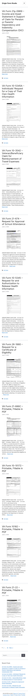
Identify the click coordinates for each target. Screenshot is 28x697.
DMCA (12, 695)
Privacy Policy (17, 695)
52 (8, 647)
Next (11, 647)
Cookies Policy (6, 695)
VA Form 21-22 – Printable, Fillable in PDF (12, 590)
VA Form (6, 78)
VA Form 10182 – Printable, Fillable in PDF (12, 529)
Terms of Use (21, 693)
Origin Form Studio (9, 3)
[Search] (23, 655)
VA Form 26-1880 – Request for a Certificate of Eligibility (12, 348)
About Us (15, 693)
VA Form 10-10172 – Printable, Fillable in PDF (12, 468)
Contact (23, 695)
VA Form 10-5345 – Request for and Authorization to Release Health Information (12, 283)
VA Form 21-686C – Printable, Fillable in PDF (12, 409)
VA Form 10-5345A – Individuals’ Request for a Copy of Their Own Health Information (13, 91)
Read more (5, 74)
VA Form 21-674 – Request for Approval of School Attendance (13, 221)
